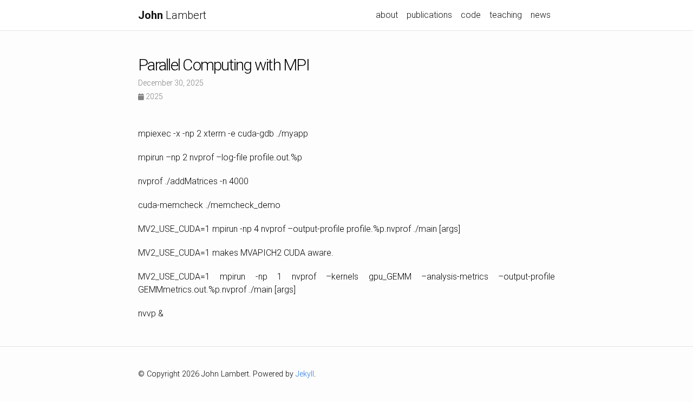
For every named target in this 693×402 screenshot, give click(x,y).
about (387, 15)
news (541, 15)
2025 (153, 96)
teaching (505, 15)
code (471, 15)
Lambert (172, 15)
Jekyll (305, 374)
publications (429, 15)
